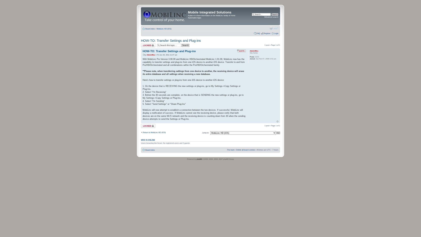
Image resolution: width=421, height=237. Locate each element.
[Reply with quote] (241, 50)
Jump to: (205, 133)
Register (267, 33)
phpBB (199, 159)
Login (276, 33)
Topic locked (146, 44)
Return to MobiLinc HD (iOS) (154, 132)
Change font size (276, 28)
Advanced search (271, 17)
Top (277, 121)
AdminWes (151, 55)
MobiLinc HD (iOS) (164, 29)
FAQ (258, 33)
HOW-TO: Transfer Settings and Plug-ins (171, 40)
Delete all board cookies (245, 150)
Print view (271, 28)
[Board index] (165, 16)
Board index (150, 29)
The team (231, 150)
